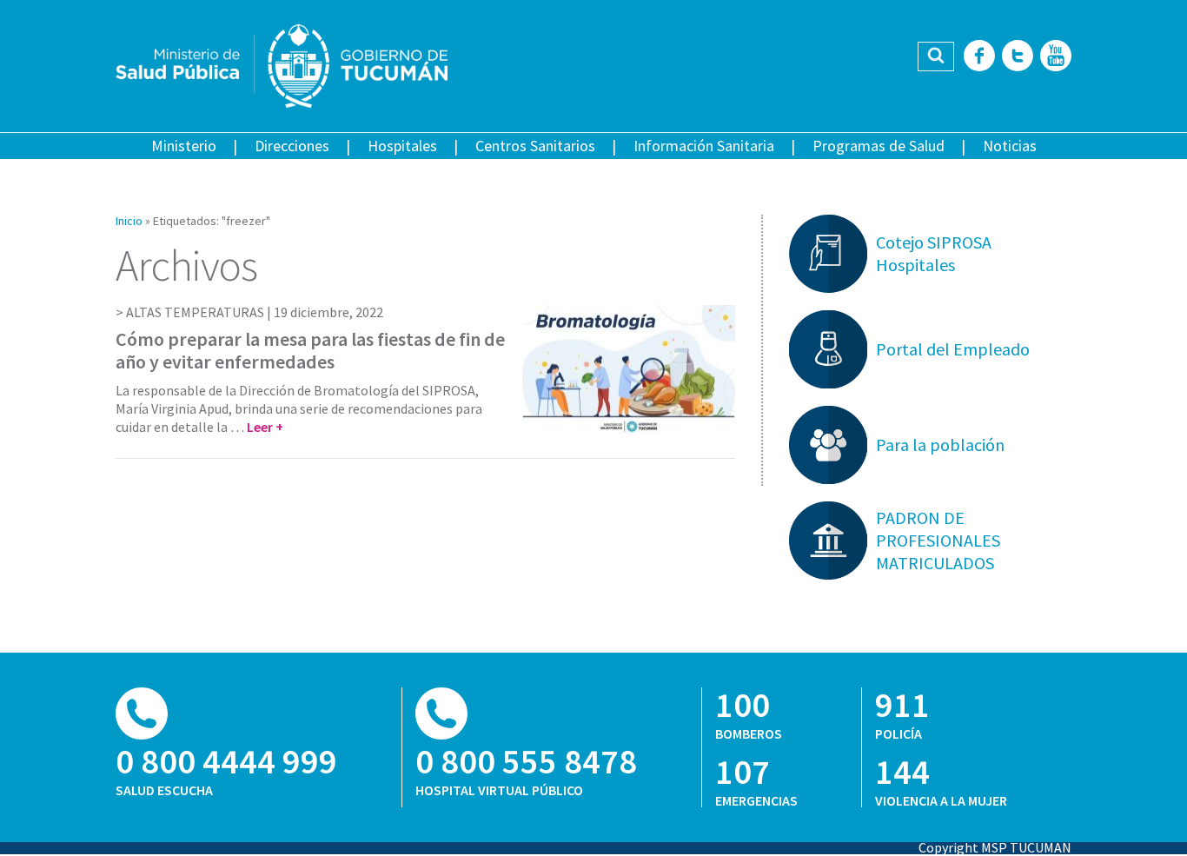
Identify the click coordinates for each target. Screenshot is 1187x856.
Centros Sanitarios (535, 146)
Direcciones (292, 146)
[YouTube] (1055, 57)
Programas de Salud (878, 146)
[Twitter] (1017, 57)
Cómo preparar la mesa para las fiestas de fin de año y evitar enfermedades (310, 350)
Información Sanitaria (703, 146)
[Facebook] (979, 57)
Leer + (265, 426)
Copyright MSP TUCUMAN (994, 847)
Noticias (1010, 146)
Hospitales (402, 146)
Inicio (129, 221)
